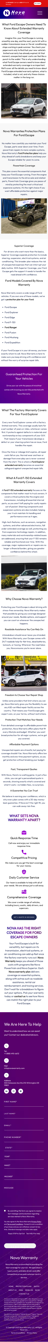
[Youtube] (20, 1091)
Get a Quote (37, 3)
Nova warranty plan (20, 971)
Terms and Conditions (15, 1224)
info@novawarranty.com (14, 1068)
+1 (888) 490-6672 (11, 1053)
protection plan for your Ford (19, 299)
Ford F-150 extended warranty (18, 490)
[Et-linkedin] (6, 1091)
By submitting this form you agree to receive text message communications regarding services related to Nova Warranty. (24, 1214)
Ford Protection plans (28, 153)
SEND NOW (20, 1246)
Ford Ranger (11, 327)
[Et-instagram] (13, 1091)
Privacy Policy (36, 1222)
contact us (19, 996)
